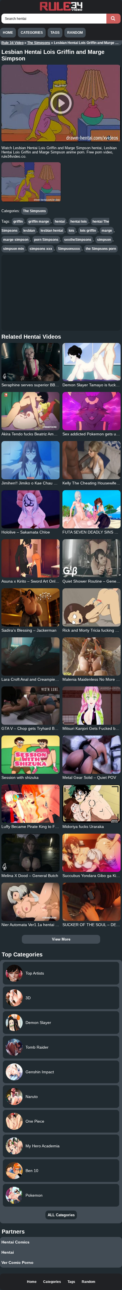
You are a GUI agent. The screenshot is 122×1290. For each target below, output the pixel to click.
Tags (55, 33)
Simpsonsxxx (69, 249)
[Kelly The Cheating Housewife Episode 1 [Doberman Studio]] (91, 460)
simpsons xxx (41, 249)
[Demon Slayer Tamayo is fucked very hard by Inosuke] (91, 362)
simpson (104, 240)
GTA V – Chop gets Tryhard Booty (31, 728)
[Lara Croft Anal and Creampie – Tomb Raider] (30, 656)
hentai (60, 222)
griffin (18, 222)
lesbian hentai (52, 231)
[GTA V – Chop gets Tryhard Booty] (30, 705)
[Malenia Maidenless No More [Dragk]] (91, 656)
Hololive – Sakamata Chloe (25, 532)
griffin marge (38, 222)
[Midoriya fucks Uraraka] (91, 804)
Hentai (7, 1252)
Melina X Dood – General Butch (29, 875)
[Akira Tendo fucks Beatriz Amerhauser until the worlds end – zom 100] (30, 411)
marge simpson (15, 240)
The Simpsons (38, 43)
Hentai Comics (15, 1242)
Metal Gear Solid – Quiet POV (89, 777)
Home (8, 33)
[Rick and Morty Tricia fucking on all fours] (91, 607)
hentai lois (78, 222)
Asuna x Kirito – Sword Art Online (31, 581)
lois (71, 231)
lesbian (29, 231)
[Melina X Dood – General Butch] (30, 853)
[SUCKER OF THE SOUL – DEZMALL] (91, 902)
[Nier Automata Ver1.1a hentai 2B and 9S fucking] (30, 902)
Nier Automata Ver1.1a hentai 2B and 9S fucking (44, 924)
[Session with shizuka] (30, 754)
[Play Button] (61, 103)
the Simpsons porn (101, 249)
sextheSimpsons (77, 240)
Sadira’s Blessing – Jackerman (28, 630)
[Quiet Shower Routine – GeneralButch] (91, 558)
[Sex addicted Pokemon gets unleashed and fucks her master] (91, 411)
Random (75, 33)
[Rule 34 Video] (61, 10)
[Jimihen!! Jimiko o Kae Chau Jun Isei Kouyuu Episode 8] (30, 460)
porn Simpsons (46, 240)
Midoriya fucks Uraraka (83, 826)
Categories (32, 33)
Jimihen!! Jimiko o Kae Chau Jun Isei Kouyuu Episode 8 (51, 483)
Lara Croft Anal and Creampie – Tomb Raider (42, 679)
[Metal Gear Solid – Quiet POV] (91, 754)
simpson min (13, 249)
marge (107, 231)
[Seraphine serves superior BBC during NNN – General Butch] (30, 362)
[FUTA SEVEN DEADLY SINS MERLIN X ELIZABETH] (91, 509)
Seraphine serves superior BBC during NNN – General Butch (55, 385)
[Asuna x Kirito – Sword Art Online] (30, 558)
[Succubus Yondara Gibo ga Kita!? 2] (91, 853)
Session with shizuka (20, 777)
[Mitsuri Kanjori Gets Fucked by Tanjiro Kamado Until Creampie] (91, 705)
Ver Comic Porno (17, 1262)
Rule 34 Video (12, 43)
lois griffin (88, 231)
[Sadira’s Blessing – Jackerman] (30, 607)
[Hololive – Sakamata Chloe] (30, 509)
